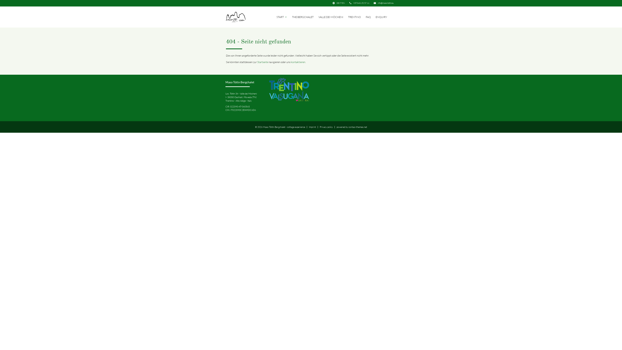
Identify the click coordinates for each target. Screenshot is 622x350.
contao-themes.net (358, 127)
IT (341, 3)
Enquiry (381, 17)
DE (338, 3)
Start (281, 17)
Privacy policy (326, 127)
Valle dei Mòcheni (330, 17)
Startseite (262, 62)
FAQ (368, 17)
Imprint (312, 127)
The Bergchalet (303, 17)
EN (343, 3)
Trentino (354, 17)
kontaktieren (298, 62)
